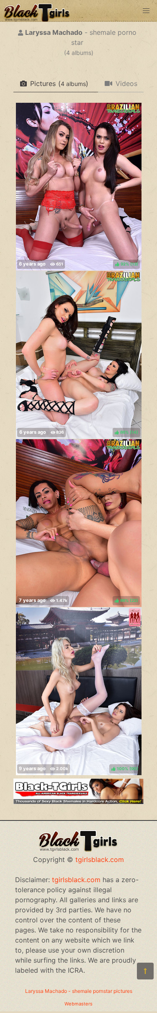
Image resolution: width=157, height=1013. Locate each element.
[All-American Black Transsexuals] (78, 801)
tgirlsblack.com (99, 859)
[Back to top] (145, 971)
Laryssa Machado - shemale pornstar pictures (78, 991)
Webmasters (78, 1004)
